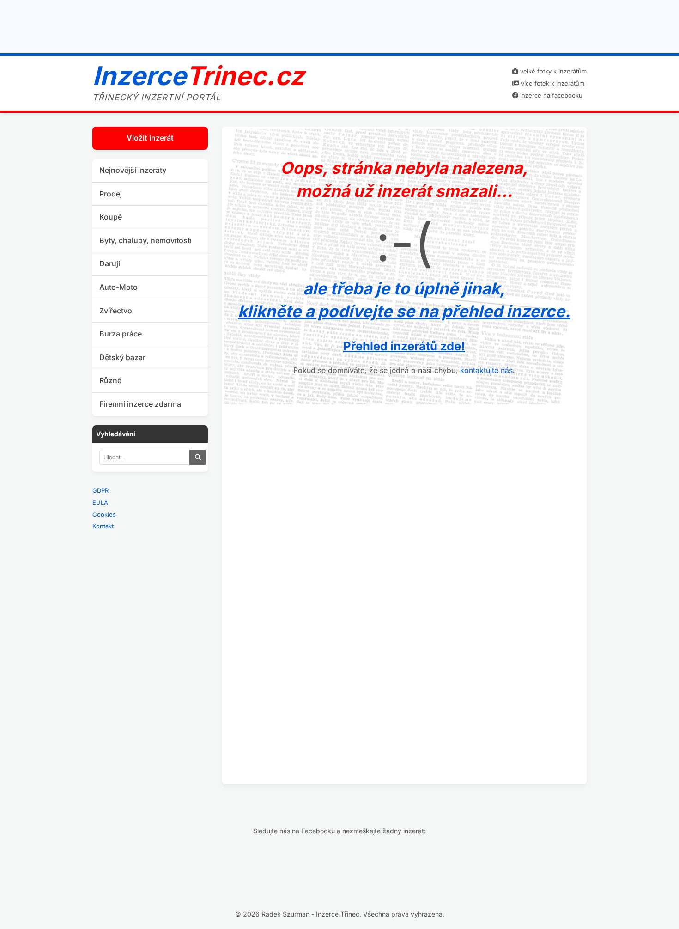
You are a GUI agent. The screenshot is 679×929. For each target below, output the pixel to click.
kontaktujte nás (486, 370)
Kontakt (103, 526)
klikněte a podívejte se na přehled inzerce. (404, 311)
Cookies (104, 514)
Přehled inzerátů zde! (404, 346)
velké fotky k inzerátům (552, 71)
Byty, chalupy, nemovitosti (145, 240)
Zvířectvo (115, 310)
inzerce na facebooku (550, 95)
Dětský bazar (122, 357)
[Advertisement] (339, 24)
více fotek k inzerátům (551, 83)
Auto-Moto (118, 287)
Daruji (109, 263)
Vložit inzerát (150, 137)
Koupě (110, 216)
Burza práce (120, 333)
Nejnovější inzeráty (132, 170)
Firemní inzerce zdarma (140, 404)
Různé (110, 380)
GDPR (100, 490)
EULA (100, 502)
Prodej (110, 193)
